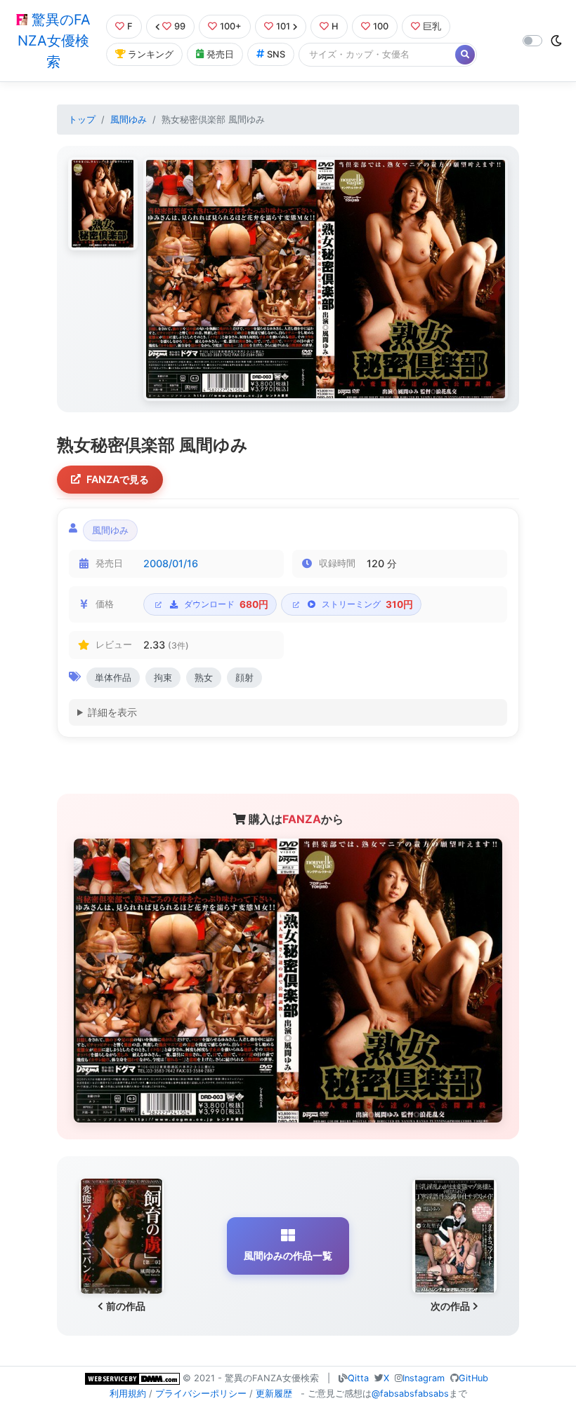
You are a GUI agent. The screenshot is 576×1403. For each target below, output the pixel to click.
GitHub (473, 1378)
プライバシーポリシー (201, 1393)
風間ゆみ (128, 119)
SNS (276, 54)
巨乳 (432, 26)
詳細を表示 (112, 712)
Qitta (358, 1378)
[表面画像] (103, 203)
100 (380, 26)
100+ (231, 26)
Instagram (423, 1378)
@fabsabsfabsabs (410, 1393)
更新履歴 (274, 1393)
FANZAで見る (117, 479)
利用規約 (128, 1393)
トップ (82, 119)
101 (283, 26)
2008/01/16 (170, 563)
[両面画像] (325, 279)
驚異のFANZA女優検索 (54, 40)
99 (179, 26)
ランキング (151, 54)
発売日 (220, 54)
